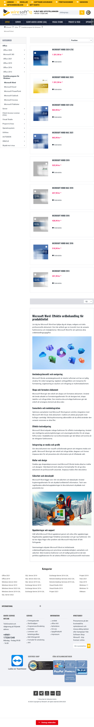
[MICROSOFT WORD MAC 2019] (41, 196)
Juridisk (54, 621)
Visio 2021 (83, 579)
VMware (82, 591)
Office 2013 (7, 72)
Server (5, 109)
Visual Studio (8, 119)
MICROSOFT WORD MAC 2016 (62, 243)
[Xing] (41, 693)
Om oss (54, 629)
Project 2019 (83, 575)
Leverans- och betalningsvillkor (33, 633)
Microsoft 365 (8, 54)
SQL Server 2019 (31, 575)
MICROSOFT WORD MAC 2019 (62, 188)
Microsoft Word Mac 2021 (62, 132)
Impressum (55, 634)
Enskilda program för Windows (11, 77)
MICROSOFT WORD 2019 (60, 160)
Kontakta (31, 629)
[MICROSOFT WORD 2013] (41, 279)
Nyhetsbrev (55, 626)
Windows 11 (83, 585)
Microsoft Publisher (11, 104)
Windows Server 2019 (9, 585)
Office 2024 (7, 50)
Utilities (5, 132)
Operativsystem (8, 128)
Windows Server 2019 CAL (11, 591)
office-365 (54, 623)
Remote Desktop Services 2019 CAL (62, 582)
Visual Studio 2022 (56, 585)
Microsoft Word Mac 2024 (62, 77)
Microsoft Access (11, 100)
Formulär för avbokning (36, 640)
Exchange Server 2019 (33, 585)
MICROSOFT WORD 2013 (60, 271)
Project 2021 (53, 591)
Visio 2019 (83, 582)
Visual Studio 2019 (56, 588)
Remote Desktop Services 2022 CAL (62, 579)
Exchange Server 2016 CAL (59, 575)
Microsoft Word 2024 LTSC (63, 49)
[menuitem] (82, 2)
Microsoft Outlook (11, 96)
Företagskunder (33, 621)
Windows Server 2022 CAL (11, 588)
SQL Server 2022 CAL (32, 579)
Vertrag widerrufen (48, 723)
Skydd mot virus (9, 145)
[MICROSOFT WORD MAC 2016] (41, 252)
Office (5, 46)
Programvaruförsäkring (36, 626)
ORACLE (6, 141)
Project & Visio (8, 124)
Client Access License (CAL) (11, 114)
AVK (29, 642)
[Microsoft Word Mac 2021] (41, 141)
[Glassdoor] (47, 693)
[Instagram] (58, 693)
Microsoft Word (10, 83)
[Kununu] (52, 693)
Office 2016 (7, 67)
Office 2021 (7, 59)
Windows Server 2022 (9, 582)
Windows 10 (83, 588)
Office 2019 (7, 63)
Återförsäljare (32, 623)
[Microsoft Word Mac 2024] (41, 85)
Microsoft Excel (10, 87)
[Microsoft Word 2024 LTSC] (41, 58)
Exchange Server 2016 (33, 588)
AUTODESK (7, 137)
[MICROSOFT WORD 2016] (41, 224)
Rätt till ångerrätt (34, 637)
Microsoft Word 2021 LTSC (62, 105)
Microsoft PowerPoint (12, 91)
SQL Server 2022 (8, 595)
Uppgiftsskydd (56, 632)
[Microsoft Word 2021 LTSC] (41, 113)
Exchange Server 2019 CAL (34, 591)
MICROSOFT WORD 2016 (61, 215)
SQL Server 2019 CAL (32, 582)
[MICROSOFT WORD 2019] (41, 169)
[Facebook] (35, 693)
